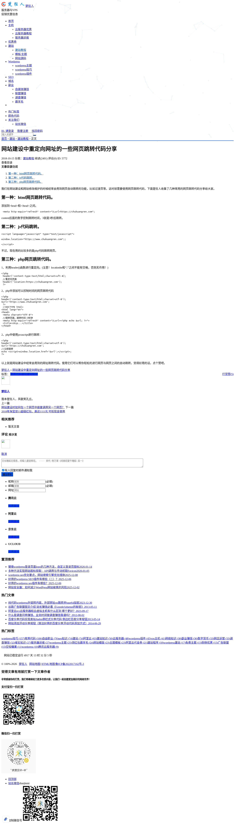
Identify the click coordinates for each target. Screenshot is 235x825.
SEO (11, 77)
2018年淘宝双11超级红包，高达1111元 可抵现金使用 (33, 411)
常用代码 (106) (33, 638)
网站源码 (20, 58)
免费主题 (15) (193, 642)
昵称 (11, 481)
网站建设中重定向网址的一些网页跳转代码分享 (41, 370)
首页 (11, 21)
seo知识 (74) (65, 638)
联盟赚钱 (20, 93)
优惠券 (12, 41)
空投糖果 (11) (14, 646)
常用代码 (15, 374)
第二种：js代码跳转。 (21, 177)
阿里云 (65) (90, 638)
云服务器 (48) (121, 638)
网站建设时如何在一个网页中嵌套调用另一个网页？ (33, 407)
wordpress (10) (30, 646)
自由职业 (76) (50, 638)
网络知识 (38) (173, 638)
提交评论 (7, 474)
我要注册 (22, 130)
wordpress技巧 (23, 69)
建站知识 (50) (105, 638)
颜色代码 (13, 115)
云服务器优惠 (23, 29)
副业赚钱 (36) (189, 638)
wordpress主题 (23, 65)
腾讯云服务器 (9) (48, 646)
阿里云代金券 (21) (136, 642)
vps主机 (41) (158, 638)
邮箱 (11, 485)
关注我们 (13, 119)
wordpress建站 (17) (174, 642)
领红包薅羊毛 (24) (82, 642)
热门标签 (13, 111)
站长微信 (20, 124)
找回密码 (37, 130)
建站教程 (20, 50)
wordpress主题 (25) (61, 642)
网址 (11, 490)
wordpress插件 (23, 73)
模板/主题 (21, 54)
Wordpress (14, 61)
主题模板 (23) (118, 642)
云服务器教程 (23, 33)
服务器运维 (22, 37)
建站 (11, 45)
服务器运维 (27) (40, 642)
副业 (11, 85)
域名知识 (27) (23, 642)
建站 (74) (78, 638)
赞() (231, 374)
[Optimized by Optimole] (6, 819)
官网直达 (13, 521)
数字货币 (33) (206, 638)
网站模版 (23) (101, 642)
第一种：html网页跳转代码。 (25, 173)
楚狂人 (29, 5)
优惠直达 (13, 505)
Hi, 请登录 (7, 130)
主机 (11, 25)
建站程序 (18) (155, 642)
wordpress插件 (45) (140, 638)
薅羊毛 (19, 101)
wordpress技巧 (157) (13, 638)
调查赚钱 (20, 97)
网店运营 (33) (222, 638)
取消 (4, 454)
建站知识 (32, 374)
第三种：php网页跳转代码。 (25, 181)
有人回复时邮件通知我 (18, 470)
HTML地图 (48, 664)
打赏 (225, 374)
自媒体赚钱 (22, 89)
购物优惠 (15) (210, 642)
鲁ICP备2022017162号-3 (69, 664)
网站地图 (34, 664)
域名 (11, 81)
